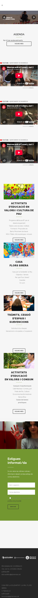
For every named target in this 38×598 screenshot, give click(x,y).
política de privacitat (14, 501)
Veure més (19, 43)
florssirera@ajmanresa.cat (10, 596)
